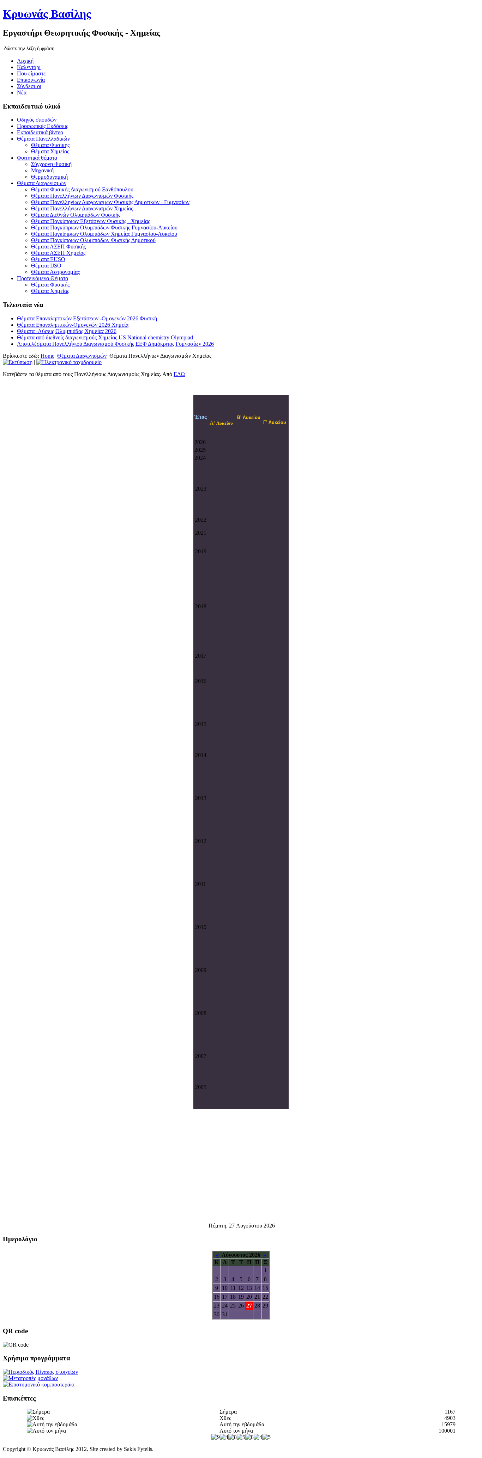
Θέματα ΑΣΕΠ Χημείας (58, 253)
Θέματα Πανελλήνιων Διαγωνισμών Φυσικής (82, 196)
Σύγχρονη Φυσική (51, 164)
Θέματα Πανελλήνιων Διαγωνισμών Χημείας (82, 208)
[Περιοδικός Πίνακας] (40, 1372)
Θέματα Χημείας (50, 151)
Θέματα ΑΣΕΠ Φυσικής (58, 247)
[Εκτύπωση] (17, 362)
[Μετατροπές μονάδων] (30, 1378)
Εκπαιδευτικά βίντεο (40, 132)
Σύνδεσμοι (29, 86)
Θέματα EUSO (48, 259)
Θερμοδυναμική (49, 177)
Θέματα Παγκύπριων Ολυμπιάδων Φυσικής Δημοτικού (93, 240)
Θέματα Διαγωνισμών (41, 183)
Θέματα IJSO (46, 266)
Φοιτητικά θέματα (37, 158)
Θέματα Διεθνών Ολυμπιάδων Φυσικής (75, 215)
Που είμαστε (31, 73)
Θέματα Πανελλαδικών (43, 139)
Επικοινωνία (31, 80)
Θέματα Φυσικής (50, 145)
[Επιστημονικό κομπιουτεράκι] (38, 1385)
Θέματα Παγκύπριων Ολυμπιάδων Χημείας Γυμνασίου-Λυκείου (104, 234)
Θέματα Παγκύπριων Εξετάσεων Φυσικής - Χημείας (90, 221)
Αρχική (25, 61)
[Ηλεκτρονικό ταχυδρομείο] (69, 362)
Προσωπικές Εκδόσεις (42, 126)
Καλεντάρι (29, 67)
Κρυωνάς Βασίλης (47, 13)
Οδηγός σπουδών (36, 120)
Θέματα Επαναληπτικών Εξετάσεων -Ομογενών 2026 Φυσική (87, 318)
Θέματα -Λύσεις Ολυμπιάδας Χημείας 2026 (66, 331)
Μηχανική (42, 170)
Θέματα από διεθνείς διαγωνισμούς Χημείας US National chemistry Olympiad (105, 337)
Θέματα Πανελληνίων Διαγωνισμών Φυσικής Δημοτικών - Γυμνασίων (110, 202)
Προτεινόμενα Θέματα (42, 278)
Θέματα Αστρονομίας (55, 272)
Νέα (21, 93)
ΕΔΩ (179, 374)
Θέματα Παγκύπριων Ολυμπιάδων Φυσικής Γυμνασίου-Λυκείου (104, 227)
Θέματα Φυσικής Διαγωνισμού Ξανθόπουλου (82, 189)
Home (47, 356)
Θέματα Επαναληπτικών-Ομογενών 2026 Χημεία (72, 325)
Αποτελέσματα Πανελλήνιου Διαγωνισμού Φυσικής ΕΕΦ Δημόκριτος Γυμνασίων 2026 (115, 344)
